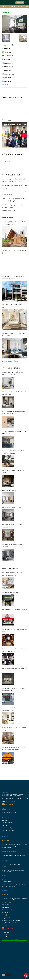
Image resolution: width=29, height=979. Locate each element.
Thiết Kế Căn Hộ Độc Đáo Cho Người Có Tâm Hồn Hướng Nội (13, 545)
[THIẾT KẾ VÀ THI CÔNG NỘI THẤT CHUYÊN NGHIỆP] (8, 481)
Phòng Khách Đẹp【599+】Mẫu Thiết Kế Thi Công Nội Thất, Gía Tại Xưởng (13, 373)
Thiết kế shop (5, 907)
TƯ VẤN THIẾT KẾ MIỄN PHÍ (9, 211)
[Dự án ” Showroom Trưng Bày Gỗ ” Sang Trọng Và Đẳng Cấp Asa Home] (8, 738)
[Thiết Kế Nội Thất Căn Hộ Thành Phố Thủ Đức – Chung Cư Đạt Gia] (14, 348)
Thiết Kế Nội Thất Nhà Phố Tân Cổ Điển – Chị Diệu (14, 306)
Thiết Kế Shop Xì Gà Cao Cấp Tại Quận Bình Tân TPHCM (14, 630)
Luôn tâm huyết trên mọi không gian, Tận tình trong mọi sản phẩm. (14, 223)
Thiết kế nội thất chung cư (9, 910)
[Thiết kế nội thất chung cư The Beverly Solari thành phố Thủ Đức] (8, 402)
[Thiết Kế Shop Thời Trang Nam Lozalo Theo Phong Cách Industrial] (8, 699)
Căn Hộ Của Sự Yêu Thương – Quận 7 (12, 507)
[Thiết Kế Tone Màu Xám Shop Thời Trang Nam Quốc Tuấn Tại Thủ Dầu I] (8, 679)
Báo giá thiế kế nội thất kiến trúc (10, 923)
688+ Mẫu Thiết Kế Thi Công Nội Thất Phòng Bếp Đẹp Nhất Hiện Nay (13, 413)
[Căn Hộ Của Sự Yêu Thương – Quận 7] (8, 515)
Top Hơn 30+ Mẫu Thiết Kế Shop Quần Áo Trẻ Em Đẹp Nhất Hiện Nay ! (14, 200)
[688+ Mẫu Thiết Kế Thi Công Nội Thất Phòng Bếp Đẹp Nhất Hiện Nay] (8, 422)
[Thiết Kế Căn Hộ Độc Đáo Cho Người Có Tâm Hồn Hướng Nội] (8, 555)
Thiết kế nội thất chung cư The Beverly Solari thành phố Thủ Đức (14, 393)
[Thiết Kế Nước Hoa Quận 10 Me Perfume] (8, 600)
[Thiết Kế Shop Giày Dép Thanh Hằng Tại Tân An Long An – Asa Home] (8, 620)
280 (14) (8, 10)
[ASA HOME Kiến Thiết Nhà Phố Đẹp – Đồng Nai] (14, 262)
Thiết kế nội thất (6, 905)
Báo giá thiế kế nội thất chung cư (11, 920)
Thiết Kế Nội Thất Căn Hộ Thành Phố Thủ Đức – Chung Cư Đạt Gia (14, 334)
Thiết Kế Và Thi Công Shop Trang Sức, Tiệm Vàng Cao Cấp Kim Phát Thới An (13, 748)
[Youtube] (6, 936)
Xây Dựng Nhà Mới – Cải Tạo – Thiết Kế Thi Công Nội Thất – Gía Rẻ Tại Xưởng (14, 452)
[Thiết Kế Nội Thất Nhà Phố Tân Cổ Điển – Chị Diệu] (14, 319)
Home (3, 10)
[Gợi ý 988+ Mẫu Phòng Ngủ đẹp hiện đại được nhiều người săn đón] (8, 442)
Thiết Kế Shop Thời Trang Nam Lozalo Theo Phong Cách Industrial (13, 689)
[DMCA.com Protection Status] (6, 975)
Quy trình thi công (7, 828)
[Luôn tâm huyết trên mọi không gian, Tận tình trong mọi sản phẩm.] (14, 236)
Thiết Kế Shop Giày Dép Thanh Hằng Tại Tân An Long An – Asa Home (14, 611)
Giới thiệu (4, 820)
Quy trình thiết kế (7, 825)
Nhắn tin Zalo (5, 932)
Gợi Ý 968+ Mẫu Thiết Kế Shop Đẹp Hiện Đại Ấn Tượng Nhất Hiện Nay (14, 709)
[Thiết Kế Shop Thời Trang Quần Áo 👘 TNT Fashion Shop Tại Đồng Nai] (8, 583)
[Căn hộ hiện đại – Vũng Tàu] (8, 498)
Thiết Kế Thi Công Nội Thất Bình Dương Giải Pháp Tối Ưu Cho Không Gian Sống (13, 180)
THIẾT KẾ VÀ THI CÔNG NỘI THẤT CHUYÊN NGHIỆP (13, 472)
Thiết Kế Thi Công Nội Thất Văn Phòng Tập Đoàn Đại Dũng (14, 187)
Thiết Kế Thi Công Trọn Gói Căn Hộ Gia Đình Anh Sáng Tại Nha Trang (13, 277)
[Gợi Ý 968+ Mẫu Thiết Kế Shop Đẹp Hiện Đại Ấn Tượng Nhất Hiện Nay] (8, 718)
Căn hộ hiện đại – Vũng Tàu (9, 490)
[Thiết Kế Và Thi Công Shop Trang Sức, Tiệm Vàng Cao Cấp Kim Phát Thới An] (8, 758)
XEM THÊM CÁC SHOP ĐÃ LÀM (10, 361)
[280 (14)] (14, 32)
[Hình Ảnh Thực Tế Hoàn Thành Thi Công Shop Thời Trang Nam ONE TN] (8, 659)
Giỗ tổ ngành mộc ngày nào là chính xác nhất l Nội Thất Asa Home (14, 193)
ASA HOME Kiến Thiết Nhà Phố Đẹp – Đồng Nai (14, 250)
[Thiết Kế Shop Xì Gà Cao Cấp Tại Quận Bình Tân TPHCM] (8, 640)
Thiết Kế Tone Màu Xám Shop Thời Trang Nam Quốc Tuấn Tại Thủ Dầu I (14, 670)
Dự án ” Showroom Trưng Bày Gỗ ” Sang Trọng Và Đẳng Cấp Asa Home (14, 729)
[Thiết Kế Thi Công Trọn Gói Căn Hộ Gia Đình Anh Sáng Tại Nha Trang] (14, 291)
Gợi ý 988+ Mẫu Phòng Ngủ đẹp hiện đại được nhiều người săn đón (14, 432)
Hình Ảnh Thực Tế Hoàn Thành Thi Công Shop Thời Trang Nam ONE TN (14, 650)
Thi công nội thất (6, 912)
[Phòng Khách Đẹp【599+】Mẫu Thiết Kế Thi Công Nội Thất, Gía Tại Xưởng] (8, 383)
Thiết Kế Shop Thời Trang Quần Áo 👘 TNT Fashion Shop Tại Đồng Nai (13, 574)
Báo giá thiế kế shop (7, 918)
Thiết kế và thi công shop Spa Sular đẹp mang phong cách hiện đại (14, 206)
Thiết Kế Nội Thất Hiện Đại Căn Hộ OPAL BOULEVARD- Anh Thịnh (12, 526)
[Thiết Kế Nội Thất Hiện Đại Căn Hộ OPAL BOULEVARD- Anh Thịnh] (8, 535)
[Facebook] (3, 936)
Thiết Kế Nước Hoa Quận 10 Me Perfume (13, 592)
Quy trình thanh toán (8, 830)
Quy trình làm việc (7, 822)
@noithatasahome (10, 162)
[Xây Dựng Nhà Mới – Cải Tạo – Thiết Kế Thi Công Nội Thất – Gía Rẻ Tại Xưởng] (8, 461)
